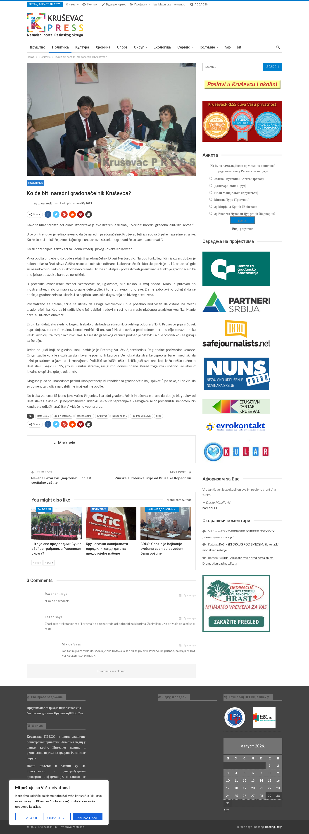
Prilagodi (28, 818)
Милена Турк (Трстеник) (232, 199)
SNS (158, 416)
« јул (226, 809)
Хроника (103, 47)
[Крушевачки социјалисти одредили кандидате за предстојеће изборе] (111, 523)
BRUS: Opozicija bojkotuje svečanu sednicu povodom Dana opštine (161, 548)
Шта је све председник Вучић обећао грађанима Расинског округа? (56, 548)
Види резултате (242, 228)
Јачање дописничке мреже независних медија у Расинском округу (163, 509)
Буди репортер (116, 4)
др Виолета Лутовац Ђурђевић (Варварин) (244, 214)
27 (253, 796)
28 (261, 796)
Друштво (37, 47)
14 (261, 780)
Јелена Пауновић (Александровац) (239, 179)
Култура (82, 47)
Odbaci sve (57, 818)
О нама (71, 4)
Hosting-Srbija (273, 827)
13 (253, 780)
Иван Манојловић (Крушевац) (236, 193)
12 (244, 780)
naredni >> (210, 508)
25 (236, 796)
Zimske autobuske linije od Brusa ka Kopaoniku (153, 478)
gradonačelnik (84, 416)
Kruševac (102, 416)
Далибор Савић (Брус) (230, 186)
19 (244, 788)
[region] (59, 802)
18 (236, 788)
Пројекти (140, 4)
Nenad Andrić (119, 416)
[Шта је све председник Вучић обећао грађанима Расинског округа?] (56, 523)
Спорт (122, 47)
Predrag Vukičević (141, 416)
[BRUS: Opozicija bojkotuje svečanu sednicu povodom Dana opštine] (165, 523)
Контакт (93, 4)
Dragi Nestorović (62, 416)
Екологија (162, 47)
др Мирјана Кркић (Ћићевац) (235, 206)
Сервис (183, 47)
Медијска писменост (172, 4)
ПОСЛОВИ (201, 4)
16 (278, 780)
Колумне (207, 47)
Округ (139, 47)
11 (236, 780)
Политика (60, 47)
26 (244, 796)
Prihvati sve (87, 818)
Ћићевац (44, 509)
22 (269, 788)
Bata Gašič (43, 416)
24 (228, 796)
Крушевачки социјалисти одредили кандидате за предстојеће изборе (107, 548)
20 (253, 788)
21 (261, 788)
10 (228, 780)
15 (269, 780)
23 (278, 788)
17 (228, 788)
